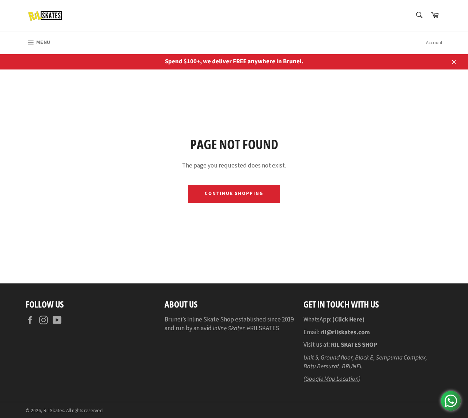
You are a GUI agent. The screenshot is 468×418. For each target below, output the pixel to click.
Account (434, 42)
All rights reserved (84, 410)
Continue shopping (234, 193)
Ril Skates (54, 410)
